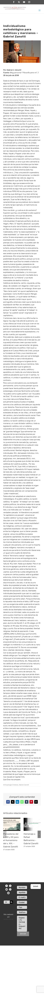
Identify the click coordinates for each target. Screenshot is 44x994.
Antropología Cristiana (10, 785)
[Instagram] (10, 889)
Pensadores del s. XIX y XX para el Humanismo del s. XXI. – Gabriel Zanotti (10, 840)
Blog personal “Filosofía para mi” (23, 73)
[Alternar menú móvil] (40, 10)
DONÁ (35, 886)
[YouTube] (6, 889)
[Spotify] (8, 893)
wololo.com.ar (8, 919)
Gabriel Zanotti (24, 785)
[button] (4, 834)
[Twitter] (10, 886)
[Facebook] (6, 886)
